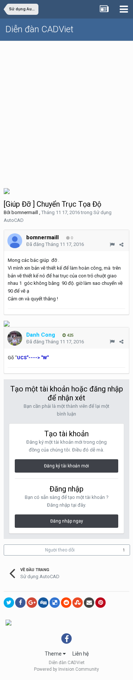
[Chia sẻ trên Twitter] (9, 602)
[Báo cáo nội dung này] (112, 244)
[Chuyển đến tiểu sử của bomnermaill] (14, 240)
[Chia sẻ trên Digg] (43, 602)
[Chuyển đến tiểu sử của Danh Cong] (14, 338)
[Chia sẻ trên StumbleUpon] (77, 602)
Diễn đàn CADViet (40, 29)
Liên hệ (80, 654)
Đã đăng (55, 244)
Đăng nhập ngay (66, 521)
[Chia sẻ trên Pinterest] (100, 602)
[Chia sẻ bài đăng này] (121, 244)
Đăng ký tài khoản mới (66, 466)
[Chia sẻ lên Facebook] (20, 602)
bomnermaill (24, 212)
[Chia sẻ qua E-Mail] (89, 602)
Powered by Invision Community (66, 669)
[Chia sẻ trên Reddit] (66, 602)
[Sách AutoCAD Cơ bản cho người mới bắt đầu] (7, 323)
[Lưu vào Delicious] (55, 602)
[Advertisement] (66, 111)
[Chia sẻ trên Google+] (32, 602)
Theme (54, 654)
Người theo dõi (60, 550)
